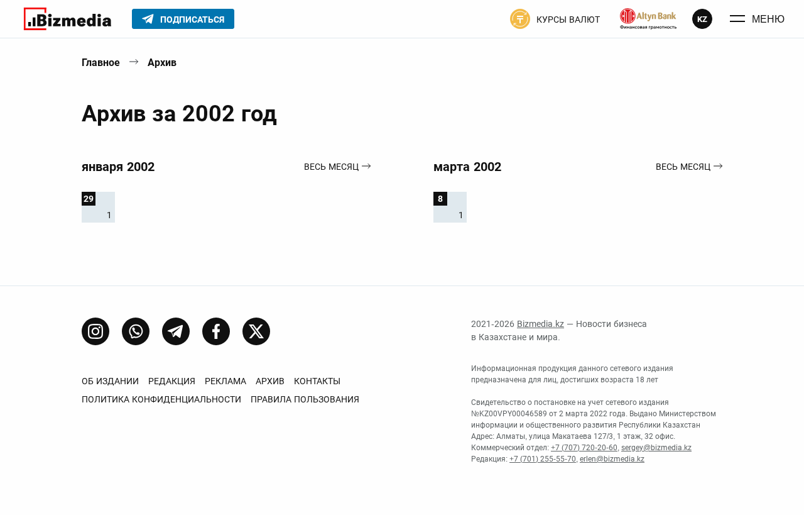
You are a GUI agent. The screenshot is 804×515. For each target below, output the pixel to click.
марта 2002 (467, 166)
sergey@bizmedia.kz (656, 447)
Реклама (225, 381)
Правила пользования (305, 399)
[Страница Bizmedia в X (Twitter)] (256, 331)
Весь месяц (331, 167)
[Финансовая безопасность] (648, 19)
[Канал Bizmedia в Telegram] (176, 331)
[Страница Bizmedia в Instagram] (95, 331)
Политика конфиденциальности (161, 399)
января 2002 (118, 166)
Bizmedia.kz (540, 324)
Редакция (171, 381)
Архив (162, 63)
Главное (101, 63)
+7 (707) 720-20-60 (584, 447)
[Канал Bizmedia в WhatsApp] (135, 331)
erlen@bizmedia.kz (612, 459)
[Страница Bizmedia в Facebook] (216, 331)
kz (702, 19)
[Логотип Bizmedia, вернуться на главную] (67, 19)
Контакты (317, 381)
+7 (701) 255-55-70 (542, 459)
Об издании (110, 381)
